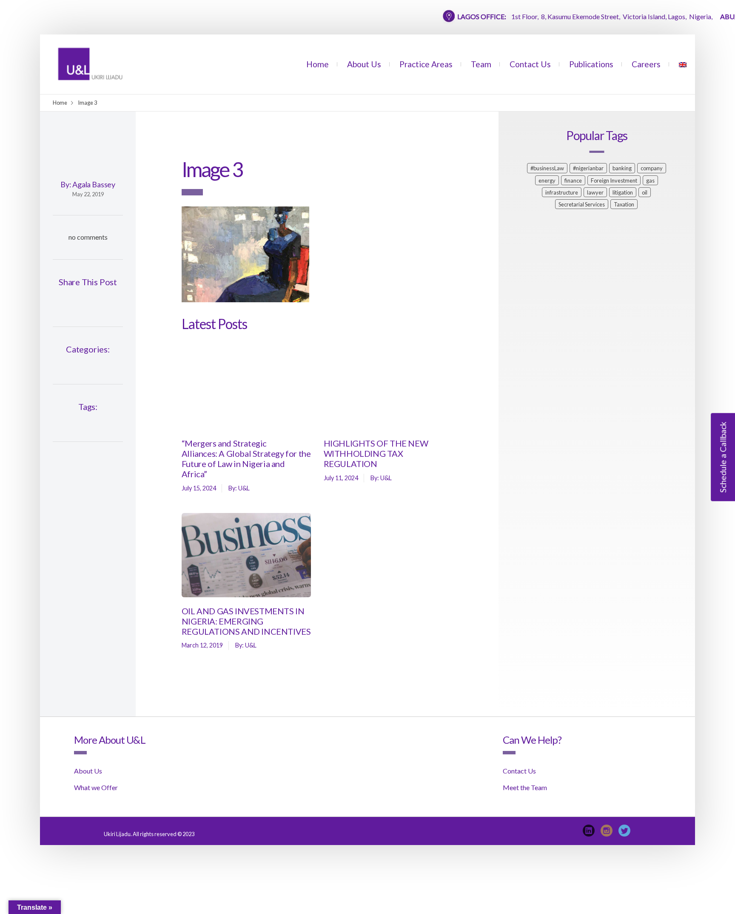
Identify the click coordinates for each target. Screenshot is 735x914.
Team (481, 64)
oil (644, 192)
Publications (591, 64)
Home (317, 64)
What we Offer (96, 787)
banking (622, 168)
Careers (646, 64)
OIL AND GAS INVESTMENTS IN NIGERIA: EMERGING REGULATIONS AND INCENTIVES (246, 621)
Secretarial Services (581, 204)
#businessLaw (547, 168)
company (652, 168)
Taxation (624, 204)
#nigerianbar (588, 168)
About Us (364, 64)
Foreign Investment (614, 180)
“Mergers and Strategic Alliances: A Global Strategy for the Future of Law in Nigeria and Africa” (246, 458)
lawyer (595, 192)
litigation (622, 192)
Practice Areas (426, 64)
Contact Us (530, 64)
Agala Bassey (93, 184)
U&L (244, 488)
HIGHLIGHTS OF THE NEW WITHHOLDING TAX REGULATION (376, 453)
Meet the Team (525, 787)
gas (650, 180)
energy (547, 180)
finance (573, 180)
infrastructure (561, 192)
